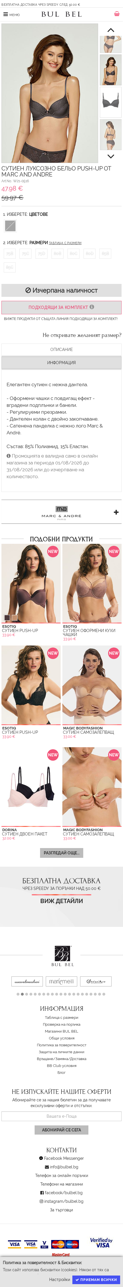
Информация (61, 362)
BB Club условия (61, 1066)
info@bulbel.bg (64, 1167)
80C (74, 253)
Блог (61, 1072)
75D (41, 253)
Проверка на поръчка (61, 1024)
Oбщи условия (61, 1038)
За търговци (61, 1210)
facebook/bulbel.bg (64, 1192)
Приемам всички (98, 1280)
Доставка (78, 1059)
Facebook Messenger (64, 1158)
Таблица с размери (65, 243)
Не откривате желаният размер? (82, 335)
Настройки (59, 1279)
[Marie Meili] (61, 981)
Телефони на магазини (61, 1184)
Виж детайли (61, 901)
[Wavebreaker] (27, 981)
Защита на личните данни (61, 1052)
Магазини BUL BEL (61, 1031)
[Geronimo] (96, 981)
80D (90, 253)
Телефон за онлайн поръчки (61, 1175)
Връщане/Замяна (52, 1059)
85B (105, 253)
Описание (61, 349)
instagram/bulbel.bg (64, 1201)
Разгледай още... (62, 853)
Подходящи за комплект (59, 307)
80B (57, 253)
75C (25, 253)
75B (9, 253)
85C (9, 267)
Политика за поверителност (61, 1045)
